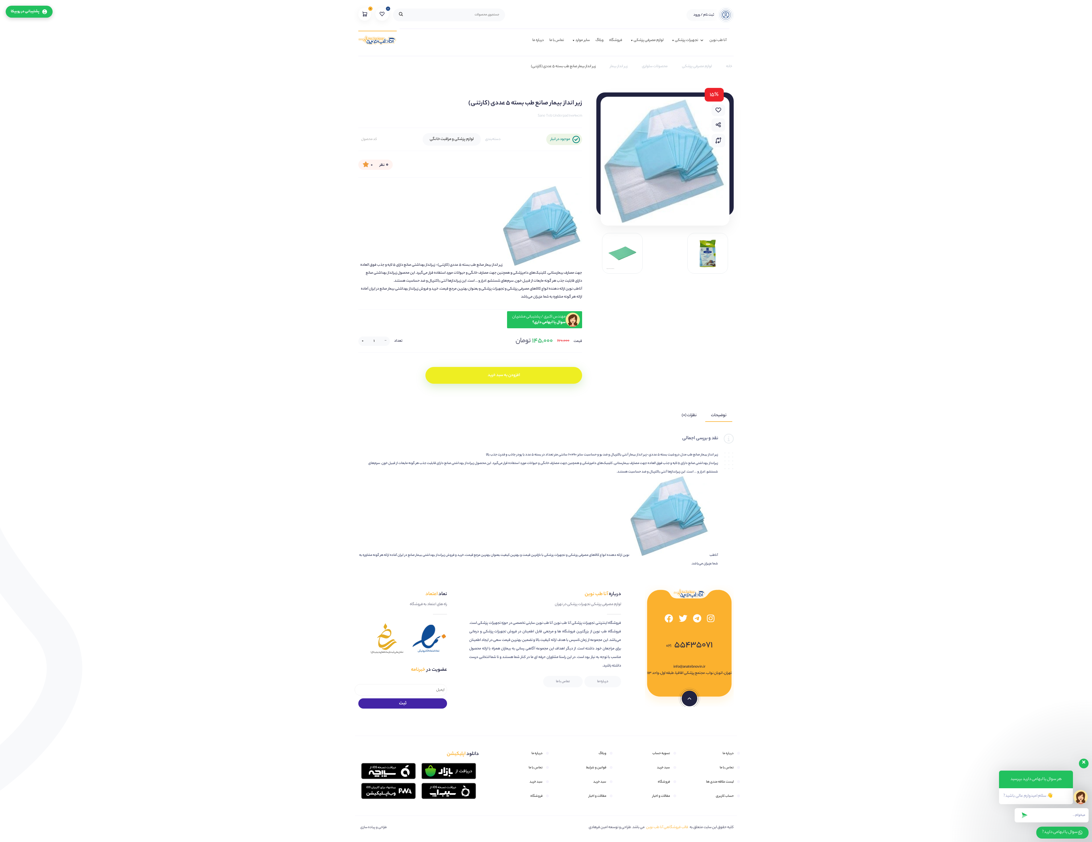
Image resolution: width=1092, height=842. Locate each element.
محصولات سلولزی (655, 66)
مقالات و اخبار (661, 796)
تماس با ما (556, 40)
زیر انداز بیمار (619, 66)
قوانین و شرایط (596, 768)
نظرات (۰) (689, 415)
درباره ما (538, 40)
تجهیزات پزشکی (686, 40)
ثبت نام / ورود (703, 15)
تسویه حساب (661, 753)
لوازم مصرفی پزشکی (648, 40)
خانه (729, 66)
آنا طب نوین (718, 40)
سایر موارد (582, 40)
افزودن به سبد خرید (504, 375)
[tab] (719, 415)
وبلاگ (599, 40)
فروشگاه (615, 40)
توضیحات (719, 415)
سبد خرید (663, 768)
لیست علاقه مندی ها (720, 782)
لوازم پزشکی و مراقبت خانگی (452, 139)
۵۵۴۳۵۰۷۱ (689, 645)
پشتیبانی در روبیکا (25, 12)
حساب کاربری (725, 796)
